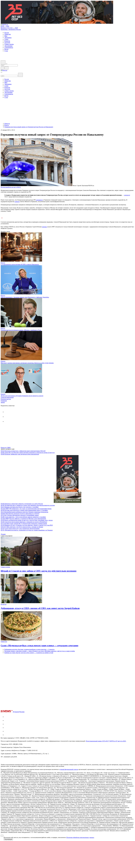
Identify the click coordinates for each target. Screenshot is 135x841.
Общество (4, 641)
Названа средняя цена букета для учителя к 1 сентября (19, 507)
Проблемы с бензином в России (11, 29)
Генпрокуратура (6, 399)
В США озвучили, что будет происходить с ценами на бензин (22, 527)
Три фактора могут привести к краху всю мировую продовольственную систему (28, 505)
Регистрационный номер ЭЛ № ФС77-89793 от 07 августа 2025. (106, 741)
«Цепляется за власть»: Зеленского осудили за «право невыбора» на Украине (27, 530)
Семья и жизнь (5, 567)
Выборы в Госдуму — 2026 (9, 28)
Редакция (16, 712)
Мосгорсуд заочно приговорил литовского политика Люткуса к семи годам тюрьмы (27, 363)
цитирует (127, 195)
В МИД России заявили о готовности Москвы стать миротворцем (23, 518)
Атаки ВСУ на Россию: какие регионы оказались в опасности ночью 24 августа (28, 452)
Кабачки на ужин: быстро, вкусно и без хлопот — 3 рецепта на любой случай (28, 652)
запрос (3, 402)
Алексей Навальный (7, 397)
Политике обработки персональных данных (80, 837)
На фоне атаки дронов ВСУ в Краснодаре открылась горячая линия (24, 523)
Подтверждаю (8, 839)
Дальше (3, 534)
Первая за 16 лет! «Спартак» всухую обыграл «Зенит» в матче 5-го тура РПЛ (27, 525)
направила (39, 200)
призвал (44, 227)
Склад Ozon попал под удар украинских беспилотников (20, 528)
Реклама (21, 712)
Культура (3, 604)
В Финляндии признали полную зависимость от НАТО (20, 513)
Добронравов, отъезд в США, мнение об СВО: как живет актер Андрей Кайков (40, 608)
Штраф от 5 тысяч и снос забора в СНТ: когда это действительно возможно (38, 571)
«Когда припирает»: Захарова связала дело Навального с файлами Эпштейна (25, 297)
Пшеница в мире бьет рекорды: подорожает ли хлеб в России (22, 503)
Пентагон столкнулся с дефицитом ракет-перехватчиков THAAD (23, 451)
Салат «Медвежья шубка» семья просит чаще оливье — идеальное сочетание (39, 645)
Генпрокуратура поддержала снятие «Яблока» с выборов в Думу (21, 330)
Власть (3, 263)
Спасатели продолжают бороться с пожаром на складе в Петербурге (24, 522)
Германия (4, 400)
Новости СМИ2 (6, 447)
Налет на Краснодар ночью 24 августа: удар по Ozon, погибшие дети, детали (27, 520)
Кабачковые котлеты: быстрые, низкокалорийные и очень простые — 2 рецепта (29, 649)
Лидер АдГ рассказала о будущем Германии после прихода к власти (22, 395)
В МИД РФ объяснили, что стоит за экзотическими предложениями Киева (26, 508)
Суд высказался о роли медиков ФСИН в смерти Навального (20, 264)
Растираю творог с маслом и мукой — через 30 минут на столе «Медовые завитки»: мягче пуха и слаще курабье (39, 651)
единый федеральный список (69, 769)
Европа (3, 361)
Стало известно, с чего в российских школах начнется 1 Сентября (23, 517)
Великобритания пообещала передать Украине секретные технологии (24, 512)
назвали (17, 201)
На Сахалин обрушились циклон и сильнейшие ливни (20, 515)
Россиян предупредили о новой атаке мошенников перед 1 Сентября (24, 510)
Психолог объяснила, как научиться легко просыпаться (20, 454)
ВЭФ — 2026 (5, 26)
